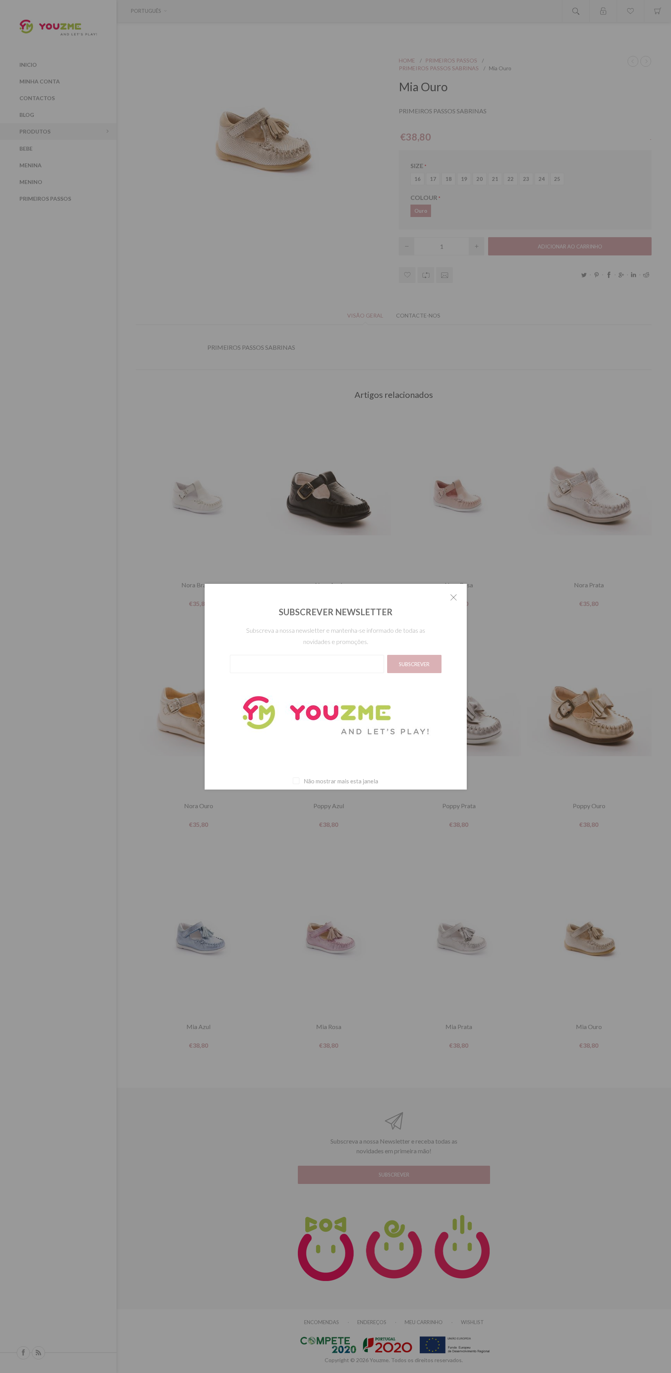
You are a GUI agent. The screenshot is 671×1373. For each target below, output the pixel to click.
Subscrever (414, 664)
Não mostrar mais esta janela (341, 781)
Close (453, 597)
